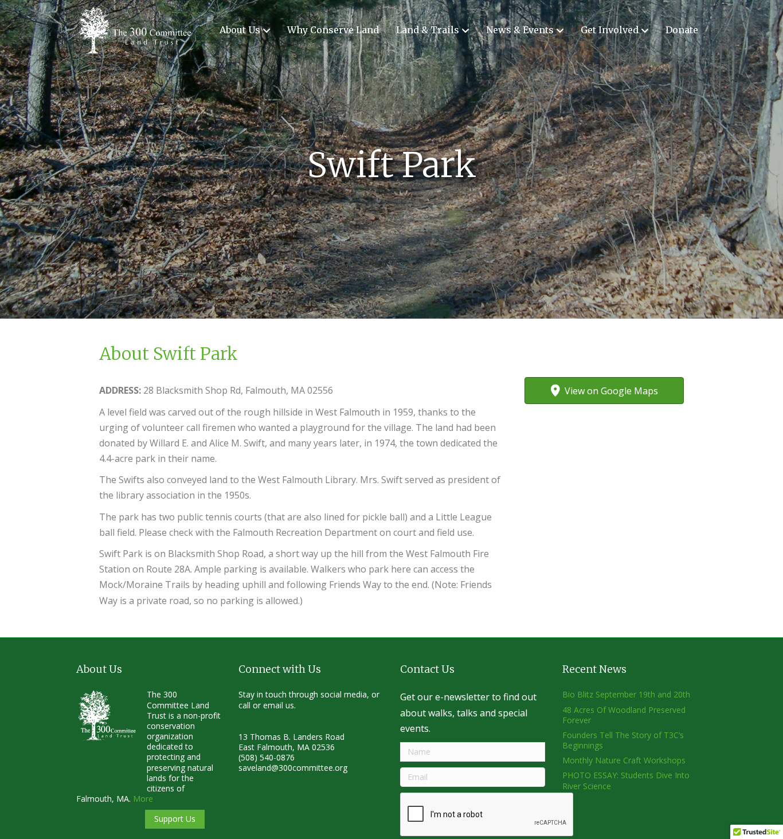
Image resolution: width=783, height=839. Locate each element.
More (143, 798)
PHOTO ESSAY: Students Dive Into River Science (626, 780)
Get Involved (610, 30)
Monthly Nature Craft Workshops (624, 760)
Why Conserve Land (333, 30)
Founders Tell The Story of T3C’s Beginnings (623, 740)
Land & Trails (427, 30)
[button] (175, 819)
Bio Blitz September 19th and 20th (626, 694)
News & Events (520, 30)
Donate (681, 30)
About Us (240, 30)
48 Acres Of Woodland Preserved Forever (624, 715)
